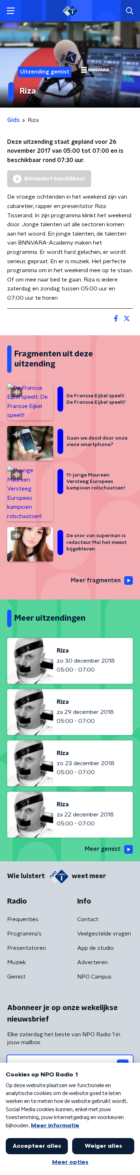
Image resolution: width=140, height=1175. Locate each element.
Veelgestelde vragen (104, 934)
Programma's (24, 934)
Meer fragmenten (96, 580)
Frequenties (22, 919)
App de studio (95, 948)
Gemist (16, 977)
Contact (87, 919)
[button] (11, 11)
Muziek (16, 962)
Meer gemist (103, 849)
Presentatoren (26, 948)
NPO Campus (94, 977)
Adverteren (92, 962)
